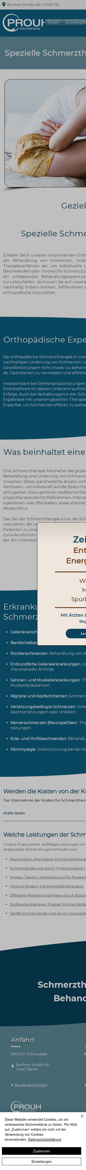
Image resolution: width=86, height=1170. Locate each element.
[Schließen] (79, 1119)
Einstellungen (42, 1161)
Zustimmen (41, 1151)
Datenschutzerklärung (44, 1139)
